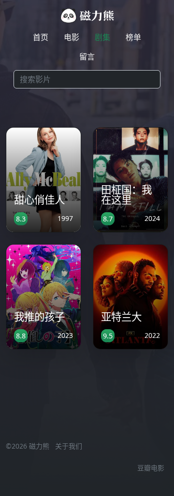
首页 (40, 37)
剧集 (102, 37)
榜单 (133, 37)
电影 (71, 37)
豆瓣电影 (150, 467)
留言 (87, 56)
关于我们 (68, 446)
